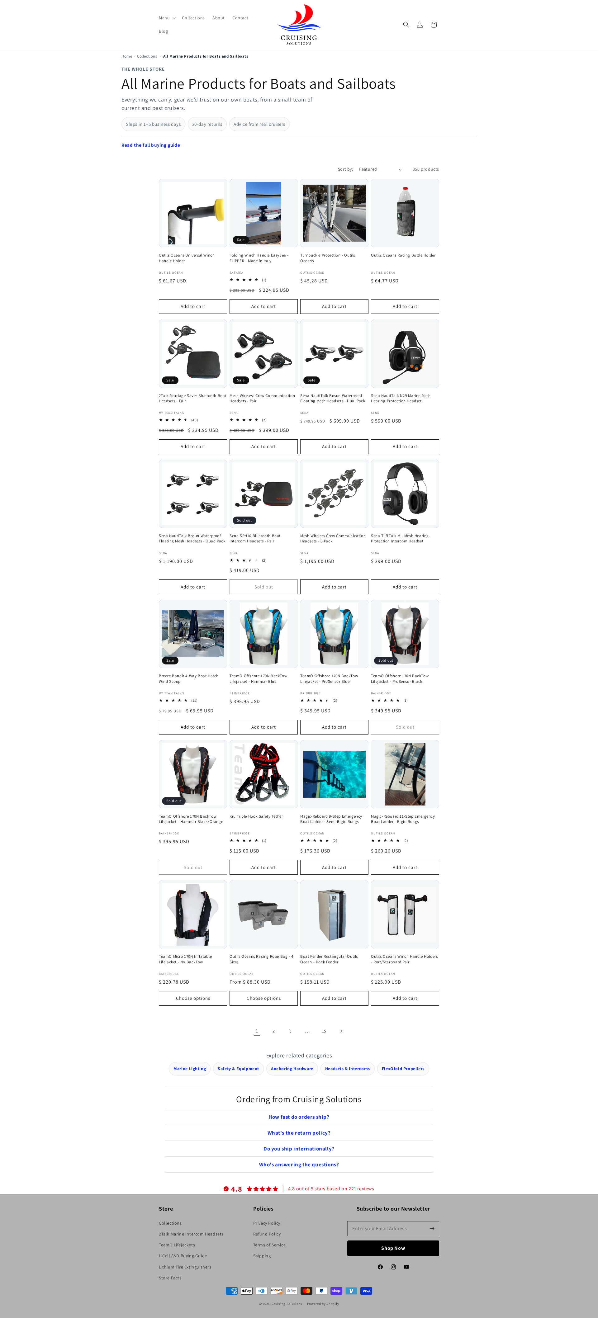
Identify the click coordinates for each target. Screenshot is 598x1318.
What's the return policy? (299, 1132)
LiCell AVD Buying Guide (183, 1256)
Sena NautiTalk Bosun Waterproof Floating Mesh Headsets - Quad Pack (192, 538)
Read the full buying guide (150, 145)
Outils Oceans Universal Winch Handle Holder (187, 258)
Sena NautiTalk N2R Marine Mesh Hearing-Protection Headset (401, 398)
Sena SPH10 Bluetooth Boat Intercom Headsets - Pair (255, 538)
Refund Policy (267, 1234)
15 (324, 1031)
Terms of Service (269, 1245)
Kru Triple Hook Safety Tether (256, 816)
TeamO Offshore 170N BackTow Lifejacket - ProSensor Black (400, 678)
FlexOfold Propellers (403, 1068)
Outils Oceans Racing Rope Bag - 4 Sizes (261, 959)
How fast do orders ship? (298, 1116)
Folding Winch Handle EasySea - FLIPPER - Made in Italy (259, 258)
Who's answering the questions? (299, 1164)
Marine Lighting (189, 1068)
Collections (147, 56)
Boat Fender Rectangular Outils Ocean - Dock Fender (329, 959)
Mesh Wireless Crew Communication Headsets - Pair (262, 398)
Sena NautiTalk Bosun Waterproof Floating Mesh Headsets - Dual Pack (332, 398)
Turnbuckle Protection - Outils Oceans (327, 258)
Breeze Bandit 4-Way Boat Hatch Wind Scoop (189, 678)
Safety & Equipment (238, 1068)
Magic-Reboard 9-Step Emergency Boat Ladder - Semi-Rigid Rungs (331, 819)
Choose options (193, 998)
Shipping (262, 1256)
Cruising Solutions (287, 1303)
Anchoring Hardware (292, 1068)
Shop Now (393, 1248)
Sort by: (345, 169)
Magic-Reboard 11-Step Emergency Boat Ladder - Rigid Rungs (403, 819)
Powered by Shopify (323, 1303)
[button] (166, 17)
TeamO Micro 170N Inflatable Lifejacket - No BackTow (185, 959)
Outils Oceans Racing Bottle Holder (403, 255)
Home (126, 56)
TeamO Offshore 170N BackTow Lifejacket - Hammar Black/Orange (191, 819)
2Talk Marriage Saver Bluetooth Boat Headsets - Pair (192, 398)
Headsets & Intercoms (347, 1068)
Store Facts (170, 1278)
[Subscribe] (432, 1228)
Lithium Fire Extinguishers (185, 1267)
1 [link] (257, 1030)
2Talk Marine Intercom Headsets (191, 1234)
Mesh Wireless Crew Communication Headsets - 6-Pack (333, 538)
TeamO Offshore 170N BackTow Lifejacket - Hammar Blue (258, 678)
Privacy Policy (266, 1223)
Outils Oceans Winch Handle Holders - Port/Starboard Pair (404, 959)
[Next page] (341, 1031)
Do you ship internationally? (299, 1148)
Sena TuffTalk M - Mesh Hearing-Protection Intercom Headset (400, 538)
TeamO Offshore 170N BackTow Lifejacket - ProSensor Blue (329, 678)
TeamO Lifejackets (177, 1245)
